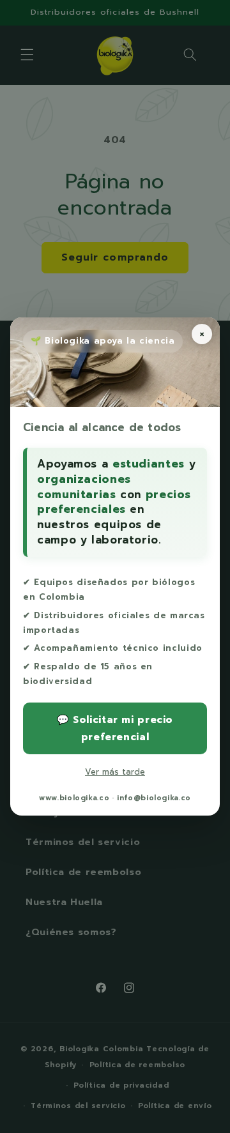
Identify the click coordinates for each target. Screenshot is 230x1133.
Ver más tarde (115, 772)
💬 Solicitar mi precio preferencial (115, 728)
